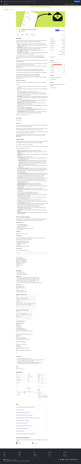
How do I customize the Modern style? (22, 428)
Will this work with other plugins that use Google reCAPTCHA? (25, 433)
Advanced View (52, 56)
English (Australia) (13, 459)
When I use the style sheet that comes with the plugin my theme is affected (28, 417)
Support (64, 34)
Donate (49, 454)
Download (57, 30)
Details (18, 34)
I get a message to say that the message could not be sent (25, 407)
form (64, 54)
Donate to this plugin (53, 87)
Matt (64, 453)
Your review (52, 72)
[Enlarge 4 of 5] (46, 374)
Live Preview (62, 30)
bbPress (64, 454)
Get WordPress (77, 1)
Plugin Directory (5, 4)
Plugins (19, 454)
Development (33, 34)
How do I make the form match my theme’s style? (24, 425)
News (4, 453)
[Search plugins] (12, 9)
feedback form (61, 54)
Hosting (4, 454)
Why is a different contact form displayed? (22, 412)
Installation (27, 34)
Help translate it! (48, 6)
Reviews (22, 34)
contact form (63, 52)
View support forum (53, 79)
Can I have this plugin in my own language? (22, 420)
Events (49, 453)
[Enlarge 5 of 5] (46, 393)
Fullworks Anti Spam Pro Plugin (32, 70)
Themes (19, 453)
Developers (35, 454)
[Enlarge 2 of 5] (35, 374)
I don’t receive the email (19, 409)
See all (64, 72)
